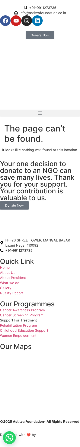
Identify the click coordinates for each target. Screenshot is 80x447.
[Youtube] (16, 20)
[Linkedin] (37, 20)
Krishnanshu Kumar (53, 435)
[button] (40, 113)
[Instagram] (26, 20)
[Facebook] (5, 20)
